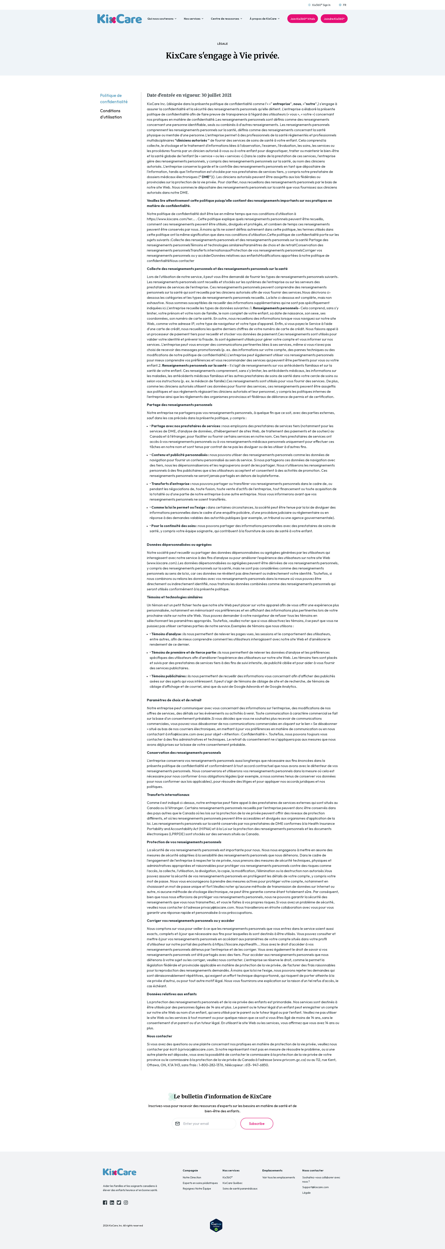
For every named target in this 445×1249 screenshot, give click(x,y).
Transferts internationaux (210, 250)
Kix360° (227, 1177)
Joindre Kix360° (334, 19)
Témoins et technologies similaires (216, 245)
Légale (306, 1192)
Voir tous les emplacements (278, 1177)
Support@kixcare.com (315, 1187)
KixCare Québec (232, 1183)
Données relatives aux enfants (235, 255)
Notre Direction (192, 1177)
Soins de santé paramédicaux (239, 1188)
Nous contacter (182, 260)
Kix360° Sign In (321, 5)
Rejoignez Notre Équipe (197, 1188)
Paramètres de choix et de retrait (269, 245)
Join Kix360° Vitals (302, 19)
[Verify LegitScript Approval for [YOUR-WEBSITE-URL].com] (216, 1225)
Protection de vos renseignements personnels (266, 250)
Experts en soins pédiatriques (200, 1183)
